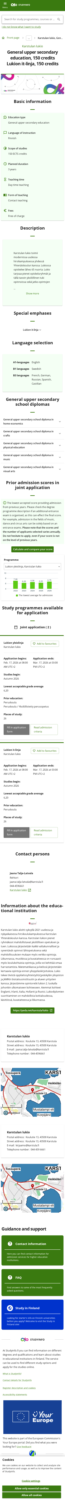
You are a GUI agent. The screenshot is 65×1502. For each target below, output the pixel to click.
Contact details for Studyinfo (17, 1380)
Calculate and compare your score (32, 549)
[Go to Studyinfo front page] (22, 5)
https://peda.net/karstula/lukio (30, 1010)
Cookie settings (31, 1481)
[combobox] (30, 19)
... (29, 38)
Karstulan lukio (32, 46)
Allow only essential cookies (32, 1488)
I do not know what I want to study (21, 27)
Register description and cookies (19, 1388)
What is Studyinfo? (12, 1373)
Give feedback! (24, 1446)
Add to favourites (47, 643)
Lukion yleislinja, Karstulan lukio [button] (23, 566)
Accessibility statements (15, 1394)
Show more (32, 293)
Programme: (11, 559)
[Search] (59, 19)
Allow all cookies (32, 1495)
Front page (13, 37)
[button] (32, 330)
